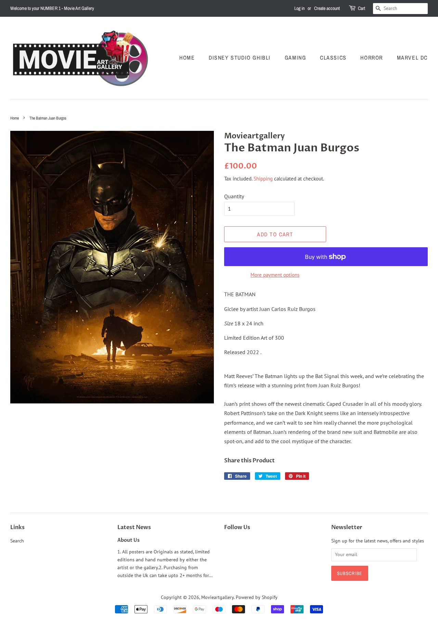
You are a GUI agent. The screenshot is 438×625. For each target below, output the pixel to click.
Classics (333, 57)
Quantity (234, 196)
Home (187, 57)
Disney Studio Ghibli (240, 57)
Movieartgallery (217, 597)
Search (17, 541)
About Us (128, 540)
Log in (299, 8)
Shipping (263, 178)
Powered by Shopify (257, 597)
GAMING (295, 57)
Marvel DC (412, 57)
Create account (327, 8)
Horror (371, 57)
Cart (361, 8)
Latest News (134, 527)
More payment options (274, 275)
